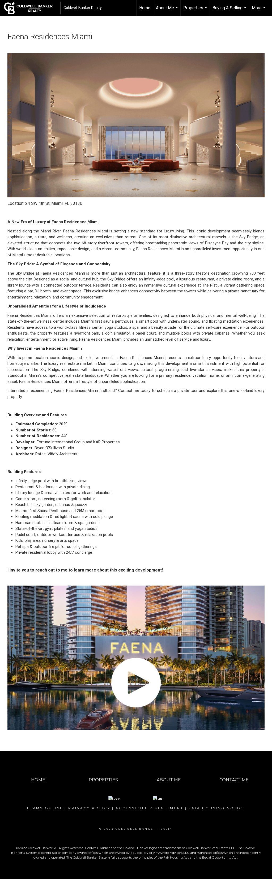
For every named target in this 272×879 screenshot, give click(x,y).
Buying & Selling (230, 10)
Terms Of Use (45, 808)
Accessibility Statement (150, 808)
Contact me (129, 390)
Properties (195, 10)
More (259, 10)
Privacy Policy (89, 808)
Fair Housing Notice (217, 808)
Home (144, 7)
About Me (167, 10)
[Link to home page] (31, 8)
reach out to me (51, 570)
